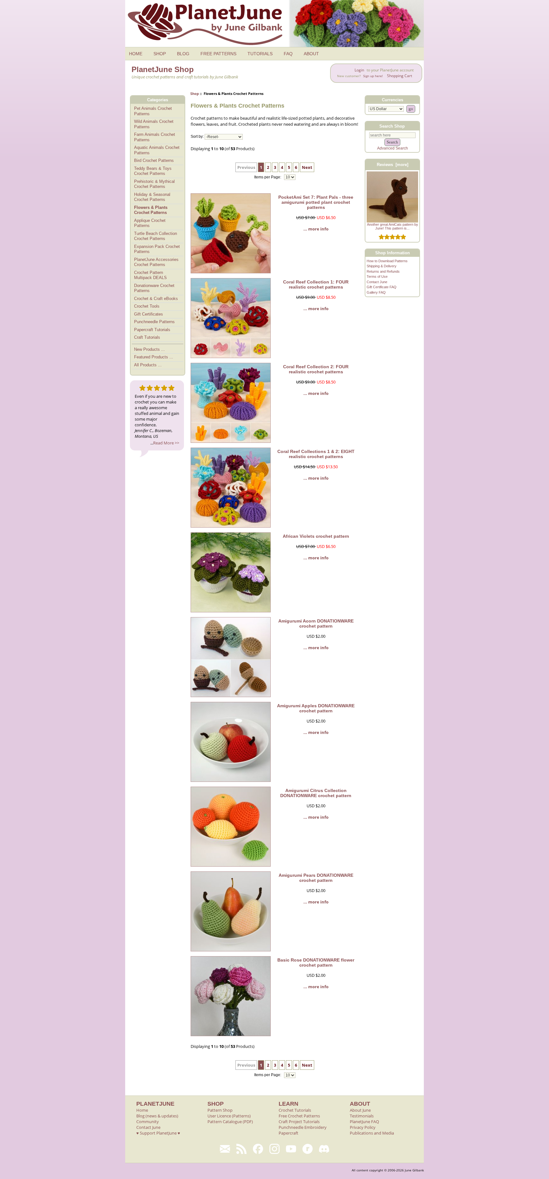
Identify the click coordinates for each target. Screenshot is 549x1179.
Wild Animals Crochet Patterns (153, 124)
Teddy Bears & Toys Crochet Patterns (153, 171)
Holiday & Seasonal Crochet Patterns (152, 197)
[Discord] (324, 1149)
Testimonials (362, 1116)
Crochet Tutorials (295, 1110)
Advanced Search (392, 148)
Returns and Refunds (383, 271)
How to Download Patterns (387, 261)
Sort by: (197, 137)
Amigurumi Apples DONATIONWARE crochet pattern (316, 708)
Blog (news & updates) (157, 1116)
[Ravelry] (307, 1149)
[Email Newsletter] (225, 1149)
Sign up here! (373, 76)
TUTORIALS (260, 53)
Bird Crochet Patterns (154, 160)
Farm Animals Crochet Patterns (154, 137)
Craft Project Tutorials (299, 1121)
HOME (135, 53)
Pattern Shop (220, 1110)
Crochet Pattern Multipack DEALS (150, 275)
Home (142, 1110)
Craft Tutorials (147, 337)
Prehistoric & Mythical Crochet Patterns (154, 184)
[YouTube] (291, 1149)
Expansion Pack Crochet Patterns (157, 249)
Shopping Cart (399, 75)
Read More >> (166, 443)
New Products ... (149, 349)
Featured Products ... (153, 357)
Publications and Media (372, 1133)
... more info (316, 229)
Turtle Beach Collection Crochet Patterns (155, 236)
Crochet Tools (146, 306)
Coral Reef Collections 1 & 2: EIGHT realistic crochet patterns (316, 454)
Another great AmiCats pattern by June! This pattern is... (392, 226)
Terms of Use (377, 276)
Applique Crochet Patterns (150, 223)
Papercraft (288, 1133)
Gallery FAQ (376, 292)
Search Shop (392, 125)
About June (360, 1110)
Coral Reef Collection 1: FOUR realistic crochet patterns (316, 284)
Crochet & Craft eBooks (156, 298)
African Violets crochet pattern (316, 536)
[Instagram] (274, 1149)
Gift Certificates (148, 314)
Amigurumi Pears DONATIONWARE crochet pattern (316, 878)
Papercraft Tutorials (152, 329)
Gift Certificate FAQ (381, 287)
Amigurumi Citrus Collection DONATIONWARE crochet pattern (315, 793)
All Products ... (148, 365)
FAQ (288, 53)
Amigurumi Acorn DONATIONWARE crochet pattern (316, 623)
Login (359, 70)
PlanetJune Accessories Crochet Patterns (156, 262)
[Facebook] (258, 1149)
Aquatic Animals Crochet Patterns (157, 150)
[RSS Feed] (241, 1149)
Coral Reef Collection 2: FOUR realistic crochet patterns (316, 369)
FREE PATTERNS (218, 53)
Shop (194, 93)
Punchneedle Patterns (154, 321)
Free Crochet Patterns (299, 1116)
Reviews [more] (392, 164)
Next (307, 167)
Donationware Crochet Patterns (154, 288)
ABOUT (311, 53)
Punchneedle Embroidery (303, 1127)
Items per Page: (268, 177)
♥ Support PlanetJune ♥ (158, 1133)
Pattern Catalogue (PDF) (230, 1121)
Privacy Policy (363, 1127)
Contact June (377, 282)
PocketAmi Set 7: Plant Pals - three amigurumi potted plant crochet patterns (315, 202)
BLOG (183, 53)
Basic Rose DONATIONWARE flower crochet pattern (315, 962)
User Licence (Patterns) (229, 1116)
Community (147, 1121)
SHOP (159, 53)
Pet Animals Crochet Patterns (153, 111)
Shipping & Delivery (381, 266)
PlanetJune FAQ (364, 1121)
